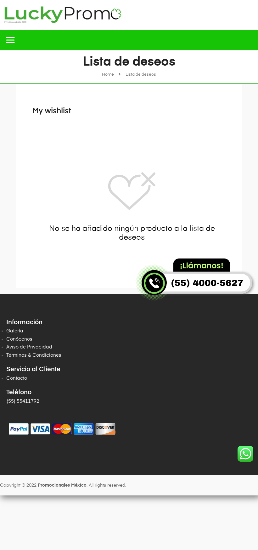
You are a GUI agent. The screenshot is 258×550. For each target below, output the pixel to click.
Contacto (16, 378)
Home (108, 75)
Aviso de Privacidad (29, 347)
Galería (14, 331)
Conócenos (19, 339)
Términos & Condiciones (33, 355)
